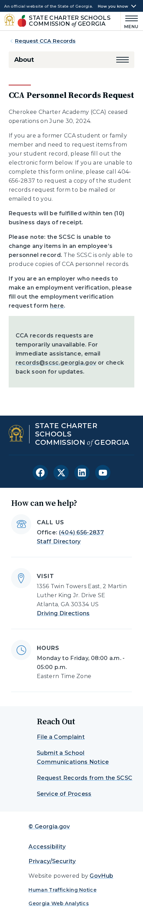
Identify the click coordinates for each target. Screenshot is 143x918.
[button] (122, 60)
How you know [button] (113, 6)
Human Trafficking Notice (62, 890)
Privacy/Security (52, 861)
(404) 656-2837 (81, 532)
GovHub (101, 876)
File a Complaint (61, 737)
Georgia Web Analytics (58, 903)
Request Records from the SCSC (84, 778)
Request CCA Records (45, 40)
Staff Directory (59, 541)
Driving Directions (63, 613)
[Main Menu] (130, 21)
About (24, 60)
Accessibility (47, 846)
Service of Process (64, 794)
